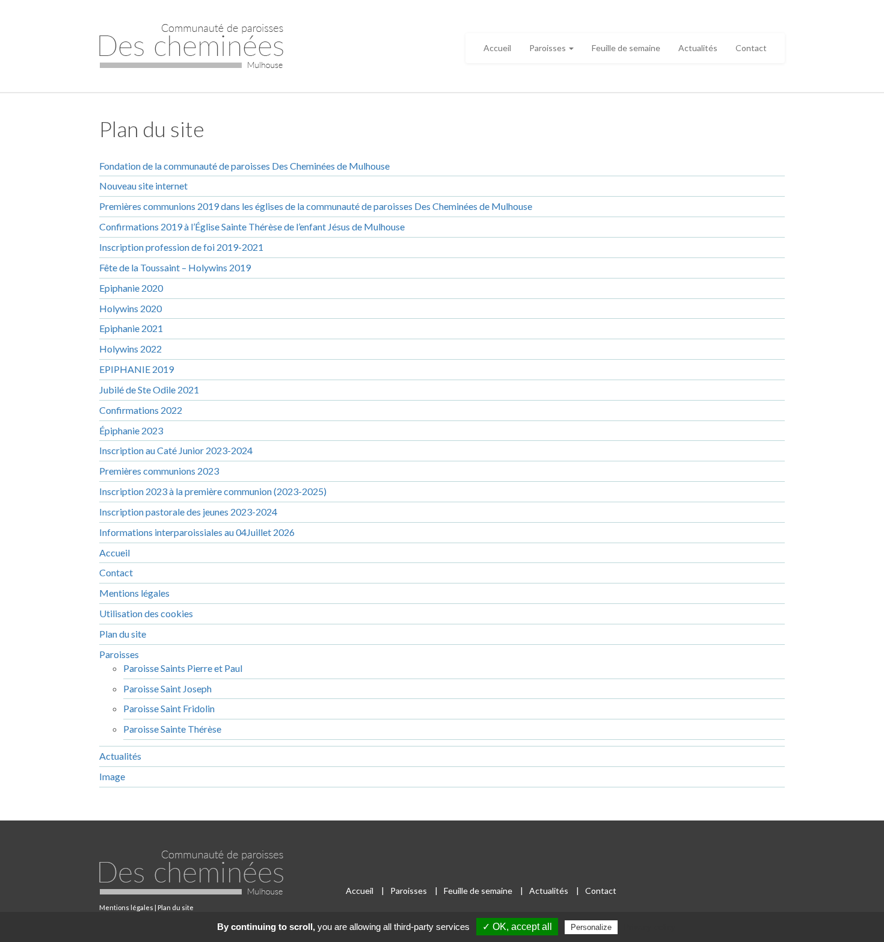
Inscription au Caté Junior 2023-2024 (176, 450)
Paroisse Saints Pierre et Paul (182, 668)
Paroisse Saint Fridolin (169, 708)
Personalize (591, 927)
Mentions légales (134, 593)
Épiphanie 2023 (131, 430)
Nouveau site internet (143, 185)
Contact (751, 48)
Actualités (697, 48)
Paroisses (548, 48)
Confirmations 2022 (140, 410)
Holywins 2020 (130, 308)
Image (112, 776)
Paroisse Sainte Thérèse (172, 728)
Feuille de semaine (626, 48)
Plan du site (122, 633)
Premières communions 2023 (159, 470)
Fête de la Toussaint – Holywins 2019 (175, 267)
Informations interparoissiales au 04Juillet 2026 (197, 532)
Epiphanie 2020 (131, 288)
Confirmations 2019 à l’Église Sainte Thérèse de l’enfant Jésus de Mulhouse (252, 226)
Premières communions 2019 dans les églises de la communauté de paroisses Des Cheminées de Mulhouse (315, 206)
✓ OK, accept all (517, 927)
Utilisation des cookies (146, 613)
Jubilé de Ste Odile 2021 (149, 389)
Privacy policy (649, 927)
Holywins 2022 (130, 348)
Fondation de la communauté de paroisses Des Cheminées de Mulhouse (244, 165)
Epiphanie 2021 (131, 328)
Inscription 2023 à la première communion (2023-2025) (213, 491)
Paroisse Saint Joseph (167, 688)
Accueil (497, 48)
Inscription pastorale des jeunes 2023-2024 (188, 511)
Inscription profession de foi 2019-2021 (181, 247)
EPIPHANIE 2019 (136, 369)
